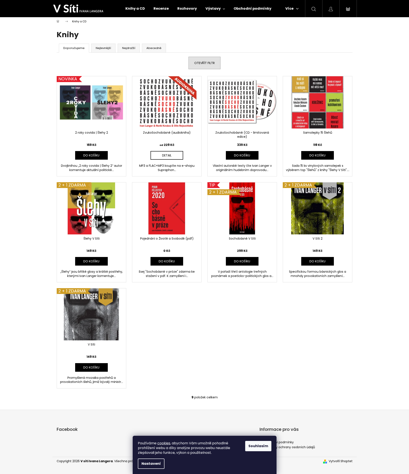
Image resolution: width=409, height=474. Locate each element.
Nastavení (151, 463)
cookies (163, 443)
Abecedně (153, 48)
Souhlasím (258, 445)
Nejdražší (128, 48)
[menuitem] (135, 8)
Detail (167, 155)
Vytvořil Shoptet (341, 461)
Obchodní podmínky (278, 442)
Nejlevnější (103, 48)
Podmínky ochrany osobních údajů (289, 447)
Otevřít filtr (204, 63)
